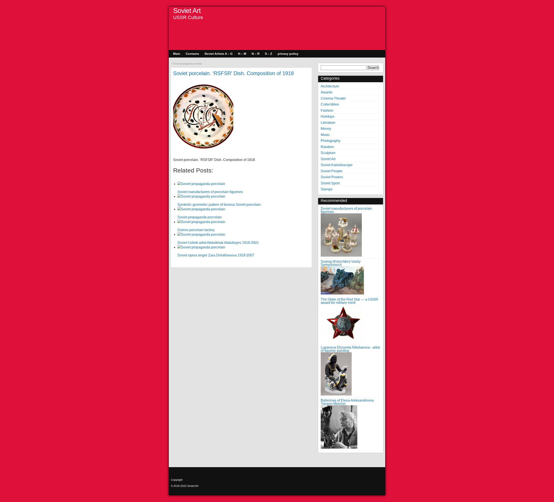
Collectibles (330, 104)
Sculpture (328, 153)
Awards (326, 92)
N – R (255, 53)
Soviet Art (187, 10)
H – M (242, 53)
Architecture (330, 86)
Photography (330, 141)
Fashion (327, 110)
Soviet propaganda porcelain (187, 63)
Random (327, 147)
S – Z (268, 53)
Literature (328, 122)
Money (326, 128)
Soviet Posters (332, 177)
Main (176, 53)
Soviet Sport (330, 183)
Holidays (327, 116)
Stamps (326, 189)
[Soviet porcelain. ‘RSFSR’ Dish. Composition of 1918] (203, 148)
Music (325, 135)
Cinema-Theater (333, 98)
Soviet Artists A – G (219, 53)
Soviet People (331, 171)
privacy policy (288, 53)
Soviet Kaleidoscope (337, 165)
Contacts (192, 53)
